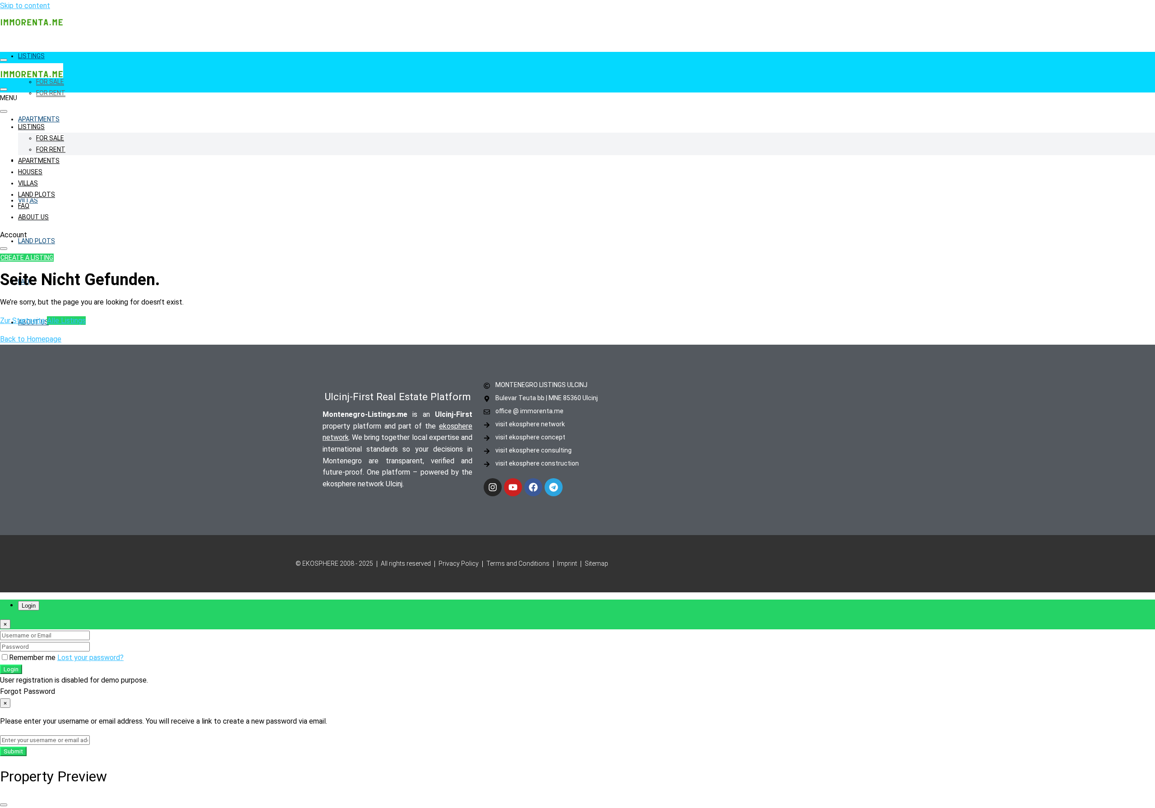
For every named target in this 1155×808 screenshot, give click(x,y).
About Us (33, 217)
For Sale (50, 81)
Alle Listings (66, 320)
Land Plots (36, 241)
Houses (30, 171)
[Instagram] (493, 487)
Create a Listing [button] (26, 257)
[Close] (3, 804)
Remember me (33, 657)
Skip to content (25, 5)
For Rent (50, 93)
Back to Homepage (30, 339)
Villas (28, 183)
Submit (13, 751)
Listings (31, 56)
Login (11, 669)
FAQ (23, 205)
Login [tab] (29, 605)
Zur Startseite (22, 320)
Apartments (39, 119)
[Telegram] (554, 487)
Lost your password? (90, 657)
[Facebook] (533, 487)
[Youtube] (513, 487)
